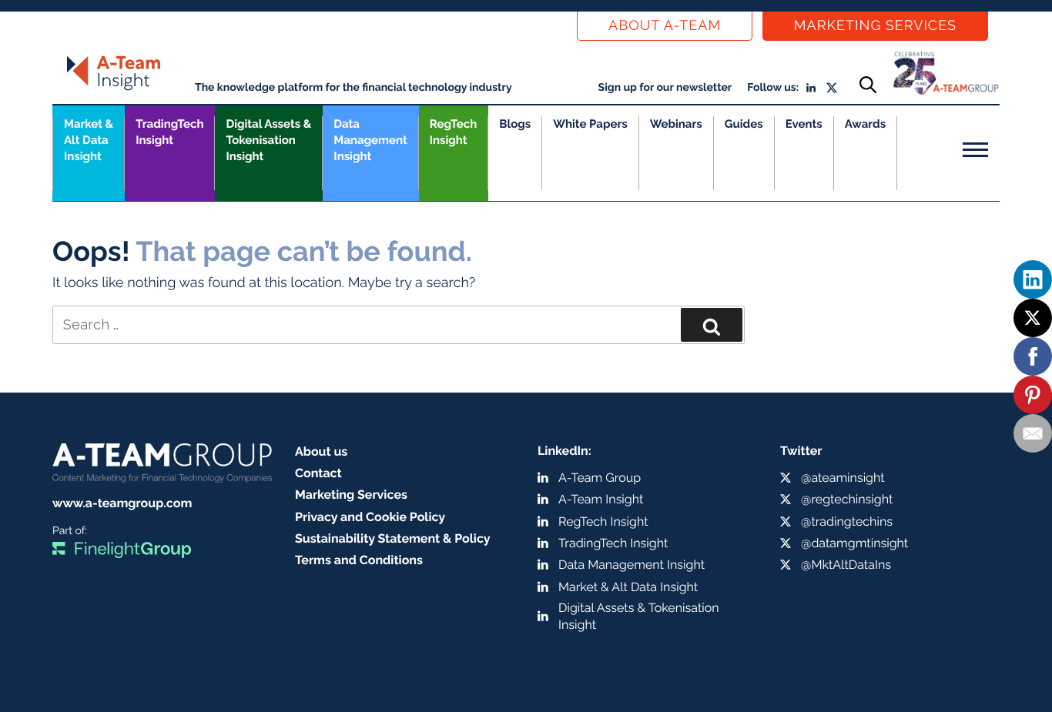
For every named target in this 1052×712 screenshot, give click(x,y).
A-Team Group (599, 477)
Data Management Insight (370, 140)
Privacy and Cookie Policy (370, 517)
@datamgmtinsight (854, 543)
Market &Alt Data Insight (88, 140)
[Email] (1032, 433)
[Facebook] (1032, 356)
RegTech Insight (453, 132)
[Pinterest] (1032, 395)
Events (804, 124)
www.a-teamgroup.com (122, 503)
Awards (865, 124)
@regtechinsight (847, 499)
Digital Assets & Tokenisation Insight (268, 140)
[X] (1032, 318)
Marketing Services (875, 26)
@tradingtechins (847, 521)
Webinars (676, 124)
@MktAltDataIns (846, 564)
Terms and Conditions (359, 560)
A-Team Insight (600, 499)
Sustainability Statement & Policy (393, 538)
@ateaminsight (843, 477)
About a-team (664, 26)
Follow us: (773, 88)
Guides (744, 124)
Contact (318, 473)
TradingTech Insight (169, 132)
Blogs (515, 124)
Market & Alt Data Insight (628, 587)
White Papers (590, 124)
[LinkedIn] (1032, 279)
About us (321, 451)
